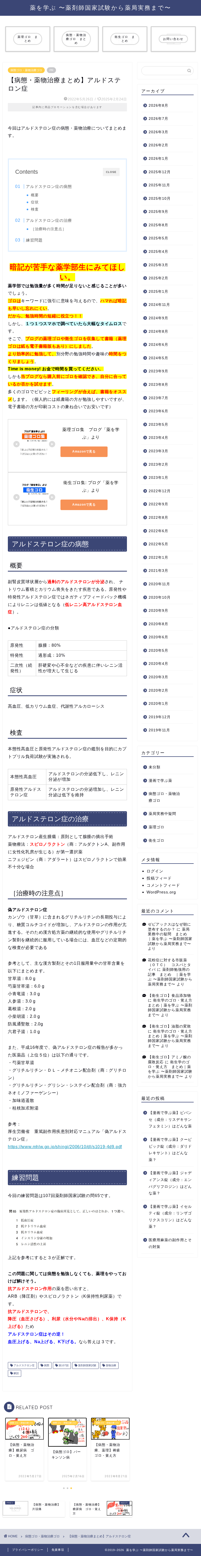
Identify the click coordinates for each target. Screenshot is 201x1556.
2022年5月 (158, 544)
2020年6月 (158, 637)
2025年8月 (158, 225)
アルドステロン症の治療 (49, 220)
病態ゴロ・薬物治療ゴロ (26, 70)
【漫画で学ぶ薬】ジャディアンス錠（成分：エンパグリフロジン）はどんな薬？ (170, 1183)
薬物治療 (110, 1365)
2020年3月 (158, 677)
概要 (35, 195)
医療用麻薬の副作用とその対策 (170, 1243)
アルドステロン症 (24, 1365)
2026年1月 (158, 159)
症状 (35, 202)
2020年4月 (158, 664)
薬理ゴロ (156, 827)
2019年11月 (159, 730)
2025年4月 (158, 252)
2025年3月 (158, 265)
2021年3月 (158, 571)
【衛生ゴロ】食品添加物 (169, 996)
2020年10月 (160, 597)
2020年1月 (158, 704)
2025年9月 (158, 212)
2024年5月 (158, 358)
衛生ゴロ (156, 841)
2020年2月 (158, 690)
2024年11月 (159, 305)
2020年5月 (158, 651)
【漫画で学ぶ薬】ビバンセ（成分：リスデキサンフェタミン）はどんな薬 (170, 1119)
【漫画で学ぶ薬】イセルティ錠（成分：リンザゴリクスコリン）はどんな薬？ (170, 1217)
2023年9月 (158, 371)
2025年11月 (159, 185)
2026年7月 (158, 119)
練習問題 (34, 240)
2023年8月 (158, 385)
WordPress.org (161, 892)
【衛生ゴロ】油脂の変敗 (169, 1026)
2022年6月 (158, 531)
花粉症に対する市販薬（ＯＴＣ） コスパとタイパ (169, 965)
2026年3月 (158, 132)
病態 (46, 1365)
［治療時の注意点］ (48, 229)
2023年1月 (158, 478)
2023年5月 (158, 425)
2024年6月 (158, 345)
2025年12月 (160, 172)
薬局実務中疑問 (162, 814)
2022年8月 (158, 518)
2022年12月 (160, 491)
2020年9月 (158, 611)
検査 (35, 209)
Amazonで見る (84, 451)
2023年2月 (158, 464)
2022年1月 (158, 557)
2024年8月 (158, 331)
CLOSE (111, 172)
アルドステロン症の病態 (49, 186)
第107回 (63, 1365)
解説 (16, 1373)
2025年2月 (158, 278)
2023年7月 (158, 398)
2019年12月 (160, 717)
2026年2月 (158, 145)
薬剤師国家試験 (86, 1365)
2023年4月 (158, 438)
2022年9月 (158, 504)
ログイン (155, 871)
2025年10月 (160, 199)
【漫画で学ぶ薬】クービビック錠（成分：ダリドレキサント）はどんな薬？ (170, 1150)
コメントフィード (163, 885)
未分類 (154, 767)
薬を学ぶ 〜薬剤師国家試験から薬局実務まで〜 (100, 7)
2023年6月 (158, 411)
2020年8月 (158, 624)
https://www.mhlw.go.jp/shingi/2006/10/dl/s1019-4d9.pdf (65, 1146)
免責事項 (58, 1549)
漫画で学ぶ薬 (160, 781)
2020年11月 (159, 584)
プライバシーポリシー (27, 1549)
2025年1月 (158, 292)
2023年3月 (158, 451)
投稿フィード (159, 878)
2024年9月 (158, 318)
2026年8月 (158, 105)
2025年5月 (158, 238)
